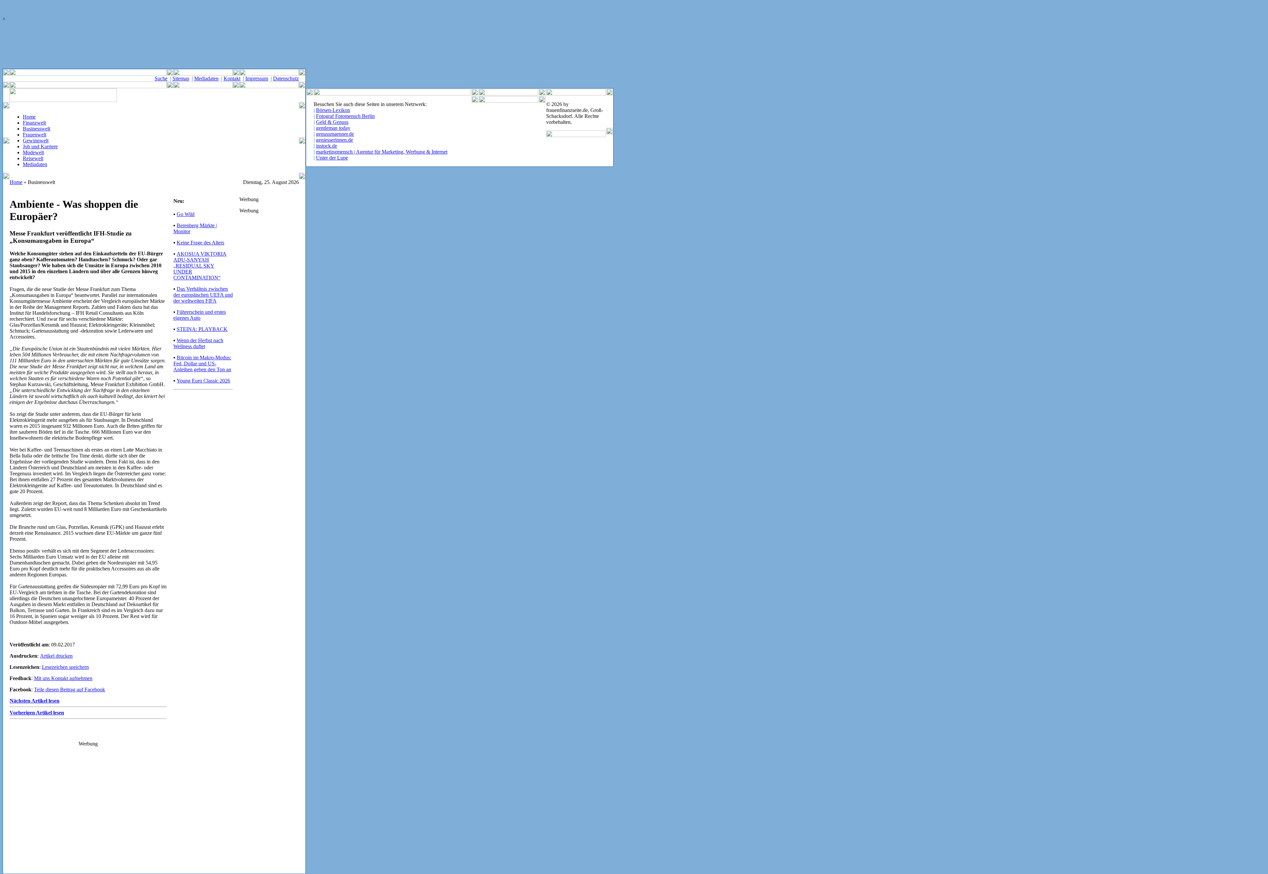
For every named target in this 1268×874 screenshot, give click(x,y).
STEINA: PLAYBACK (202, 329)
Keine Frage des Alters (200, 242)
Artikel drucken (56, 656)
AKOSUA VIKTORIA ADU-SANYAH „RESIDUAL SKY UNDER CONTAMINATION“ (200, 265)
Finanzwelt (34, 123)
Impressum (256, 78)
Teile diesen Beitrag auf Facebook (69, 689)
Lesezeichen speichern (65, 667)
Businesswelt (36, 128)
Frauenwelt (34, 134)
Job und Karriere (40, 146)
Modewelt (33, 152)
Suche (161, 78)
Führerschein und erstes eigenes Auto (199, 315)
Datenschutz (286, 78)
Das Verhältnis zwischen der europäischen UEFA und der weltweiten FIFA (203, 295)
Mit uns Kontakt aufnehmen (63, 678)
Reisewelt (33, 158)
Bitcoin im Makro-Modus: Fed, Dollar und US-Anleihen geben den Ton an (202, 363)
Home (29, 117)
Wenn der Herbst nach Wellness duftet (198, 343)
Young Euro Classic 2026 (203, 380)
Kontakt (232, 78)
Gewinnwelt (36, 140)
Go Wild (185, 214)
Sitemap (180, 78)
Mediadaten (206, 78)
